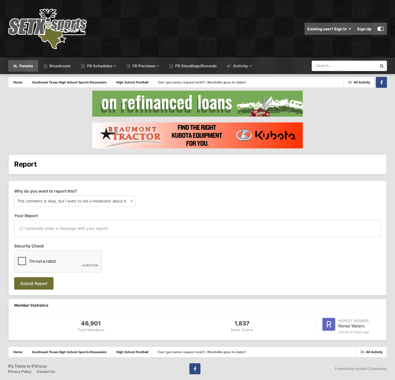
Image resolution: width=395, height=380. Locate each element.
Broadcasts (60, 66)
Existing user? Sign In (327, 29)
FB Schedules (99, 66)
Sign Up (364, 29)
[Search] (381, 66)
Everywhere (359, 66)
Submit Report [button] (33, 283)
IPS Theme (17, 366)
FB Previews (144, 66)
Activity (240, 66)
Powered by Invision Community (361, 368)
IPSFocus (39, 366)
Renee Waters (351, 325)
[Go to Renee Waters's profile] (328, 324)
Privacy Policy (20, 371)
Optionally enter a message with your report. (66, 228)
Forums (26, 66)
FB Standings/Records (195, 66)
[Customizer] (380, 29)
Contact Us (46, 371)
